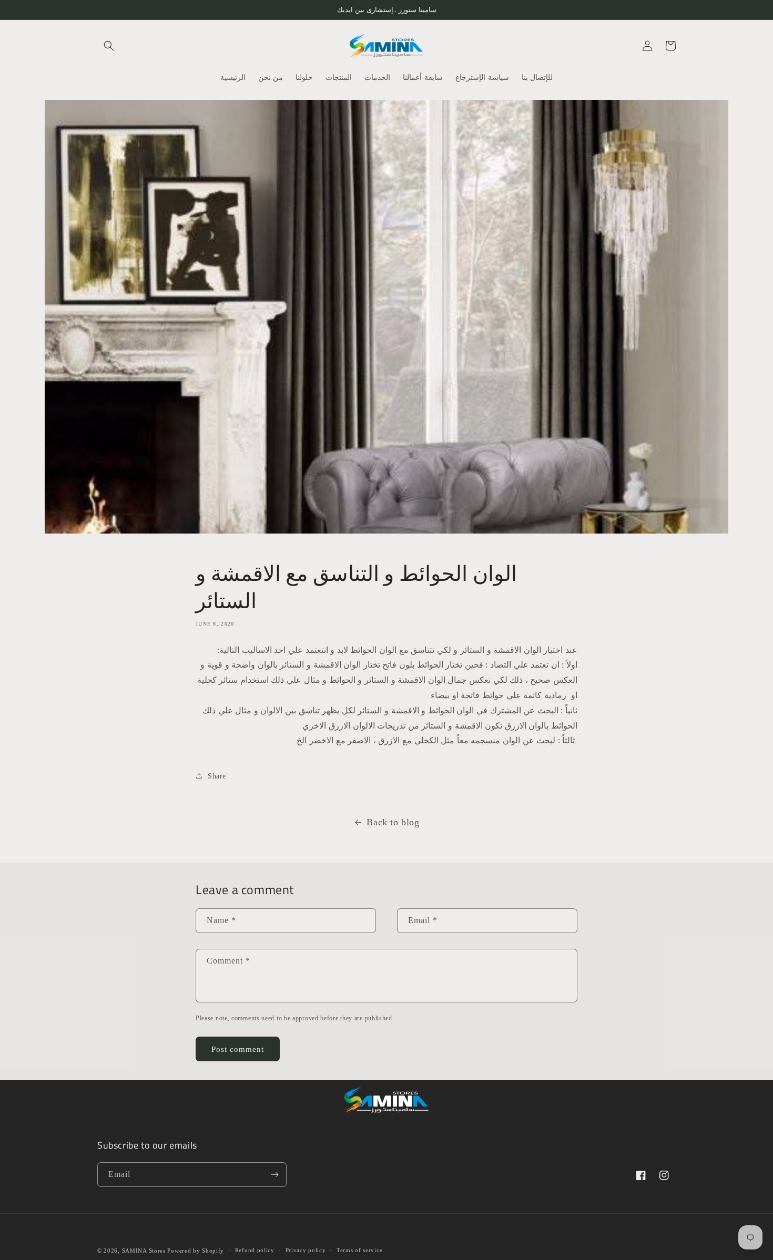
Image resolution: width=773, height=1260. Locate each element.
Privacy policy (306, 1250)
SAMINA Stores (144, 1250)
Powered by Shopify (195, 1250)
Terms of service (359, 1250)
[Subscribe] (274, 1174)
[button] (108, 45)
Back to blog (393, 822)
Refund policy (254, 1250)
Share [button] (217, 776)
